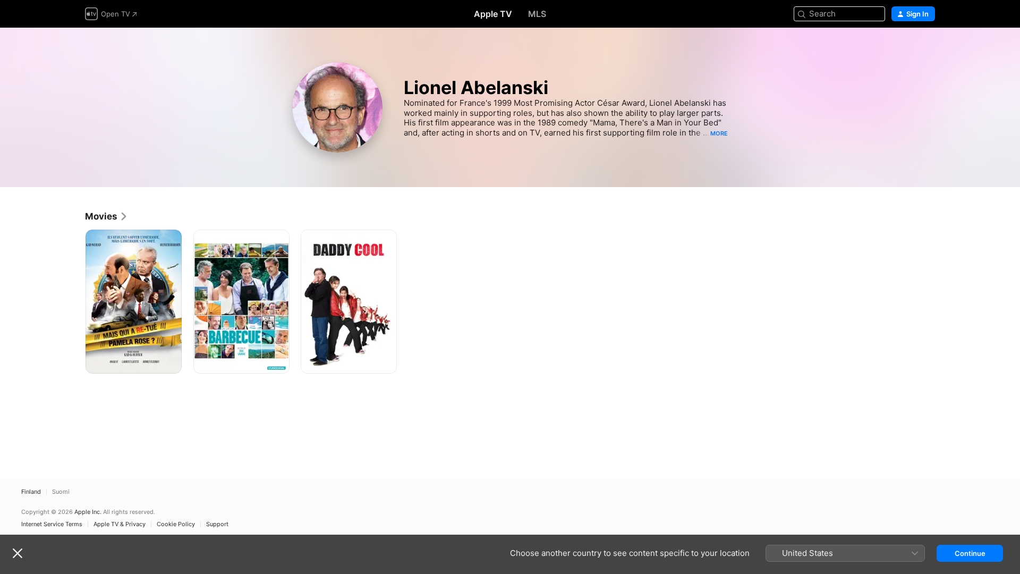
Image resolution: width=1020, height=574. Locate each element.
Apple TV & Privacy (120, 524)
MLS (537, 14)
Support (217, 524)
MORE (719, 133)
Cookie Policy (176, 524)
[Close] (17, 553)
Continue (970, 553)
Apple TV (493, 14)
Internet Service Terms (51, 524)
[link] (106, 216)
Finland (31, 492)
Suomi (61, 492)
